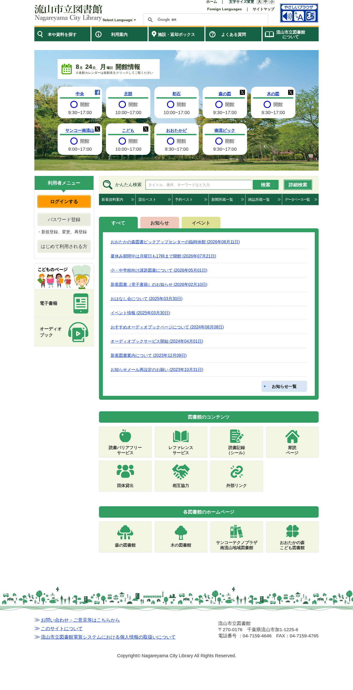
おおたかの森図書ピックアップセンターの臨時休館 (175, 241)
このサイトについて (62, 628)
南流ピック (224, 130)
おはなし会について (146, 298)
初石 (176, 93)
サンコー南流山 (79, 130)
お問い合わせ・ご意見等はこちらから (80, 620)
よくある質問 (233, 34)
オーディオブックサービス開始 (157, 341)
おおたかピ (176, 130)
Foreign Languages (224, 9)
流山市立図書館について (290, 34)
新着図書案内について (149, 355)
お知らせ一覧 (284, 386)
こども (128, 130)
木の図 (273, 93)
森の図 (225, 93)
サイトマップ (263, 9)
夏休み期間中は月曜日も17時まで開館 (163, 256)
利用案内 (119, 34)
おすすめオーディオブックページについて (167, 327)
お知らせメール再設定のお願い (157, 369)
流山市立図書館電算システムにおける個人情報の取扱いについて (108, 637)
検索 (265, 184)
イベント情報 (140, 312)
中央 (80, 93)
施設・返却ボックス (176, 34)
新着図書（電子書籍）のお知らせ (159, 284)
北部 (128, 93)
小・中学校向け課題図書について (159, 270)
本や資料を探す (62, 34)
